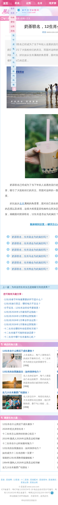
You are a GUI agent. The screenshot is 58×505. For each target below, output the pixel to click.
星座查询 (43, 480)
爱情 (13, 22)
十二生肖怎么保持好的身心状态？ (19, 433)
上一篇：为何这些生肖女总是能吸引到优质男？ (26, 287)
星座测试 (52, 480)
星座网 (9, 480)
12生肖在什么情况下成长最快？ (18, 351)
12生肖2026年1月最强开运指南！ (21, 312)
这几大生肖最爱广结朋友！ (15, 392)
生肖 (40, 3)
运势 (28, 3)
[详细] (26, 365)
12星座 (16, 480)
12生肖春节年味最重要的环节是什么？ (23, 299)
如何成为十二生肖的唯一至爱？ (18, 453)
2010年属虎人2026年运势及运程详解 (21, 438)
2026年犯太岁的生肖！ (14, 429)
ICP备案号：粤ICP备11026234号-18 (17, 489)
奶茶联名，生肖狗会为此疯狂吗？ (30, 269)
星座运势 (25, 482)
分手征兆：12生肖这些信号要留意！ (22, 307)
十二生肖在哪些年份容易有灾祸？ (21, 328)
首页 (5, 3)
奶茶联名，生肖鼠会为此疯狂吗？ (30, 237)
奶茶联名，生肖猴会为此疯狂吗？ (30, 262)
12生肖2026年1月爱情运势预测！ (21, 316)
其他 (13, 31)
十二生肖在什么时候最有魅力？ (18, 443)
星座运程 (34, 482)
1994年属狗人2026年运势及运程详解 (21, 462)
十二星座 (25, 480)
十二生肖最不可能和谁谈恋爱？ (20, 332)
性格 (13, 17)
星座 (17, 3)
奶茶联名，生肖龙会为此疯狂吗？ (30, 249)
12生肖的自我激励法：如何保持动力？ (21, 371)
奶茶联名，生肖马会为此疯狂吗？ (30, 256)
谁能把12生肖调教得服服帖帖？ (18, 457)
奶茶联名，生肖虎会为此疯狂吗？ (30, 243)
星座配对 (34, 480)
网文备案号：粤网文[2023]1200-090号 (33, 493)
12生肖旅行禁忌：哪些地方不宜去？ (22, 303)
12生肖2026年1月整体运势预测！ (21, 324)
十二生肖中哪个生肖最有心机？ (20, 337)
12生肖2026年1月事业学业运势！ (21, 320)
